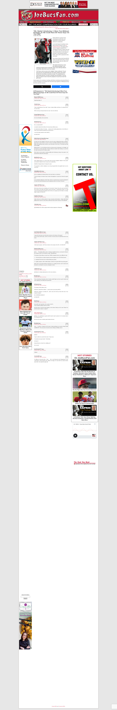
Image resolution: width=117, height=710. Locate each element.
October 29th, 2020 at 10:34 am (40, 233)
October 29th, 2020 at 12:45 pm (40, 302)
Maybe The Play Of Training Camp (84, 403)
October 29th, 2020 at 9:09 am (40, 139)
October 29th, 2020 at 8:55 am (40, 115)
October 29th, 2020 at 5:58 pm (40, 332)
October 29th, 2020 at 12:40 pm (40, 285)
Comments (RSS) (62, 706)
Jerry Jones (37, 312)
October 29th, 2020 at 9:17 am (40, 158)
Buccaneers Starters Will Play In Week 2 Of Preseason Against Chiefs (25, 330)
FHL (20, 272)
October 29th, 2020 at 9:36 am (40, 172)
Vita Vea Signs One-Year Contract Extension (84, 389)
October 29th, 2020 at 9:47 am (40, 186)
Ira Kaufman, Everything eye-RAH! (25, 273)
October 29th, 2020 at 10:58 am (40, 242)
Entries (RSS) (54, 706)
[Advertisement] (25, 51)
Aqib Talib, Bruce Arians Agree (61, 28)
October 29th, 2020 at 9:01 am (40, 122)
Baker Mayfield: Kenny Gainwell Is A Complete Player (25, 296)
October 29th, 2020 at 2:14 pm (40, 313)
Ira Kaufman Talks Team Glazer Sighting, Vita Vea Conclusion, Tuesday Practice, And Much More (84, 418)
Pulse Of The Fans (22, 276)
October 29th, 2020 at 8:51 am (40, 105)
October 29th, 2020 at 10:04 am (40, 205)
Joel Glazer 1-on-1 (22, 275)
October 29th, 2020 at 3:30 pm (40, 324)
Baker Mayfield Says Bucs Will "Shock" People (25, 313)
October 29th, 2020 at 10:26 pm (40, 357)
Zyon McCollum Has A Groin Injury (25, 347)
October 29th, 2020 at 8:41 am (40, 98)
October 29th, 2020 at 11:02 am (40, 249)
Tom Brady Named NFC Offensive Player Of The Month (46, 27)
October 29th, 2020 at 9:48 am (40, 197)
